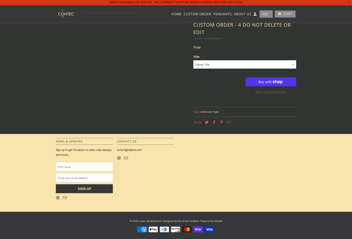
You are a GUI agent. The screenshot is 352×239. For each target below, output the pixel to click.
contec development (207, 38)
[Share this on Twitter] (206, 122)
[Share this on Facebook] (213, 122)
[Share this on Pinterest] (221, 122)
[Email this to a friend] (228, 122)
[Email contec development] (65, 197)
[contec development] (66, 14)
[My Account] (255, 15)
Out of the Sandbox (188, 221)
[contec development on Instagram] (58, 197)
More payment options (270, 92)
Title (196, 57)
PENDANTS (222, 14)
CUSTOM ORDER (197, 14)
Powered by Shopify (211, 221)
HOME (176, 14)
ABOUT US (242, 14)
